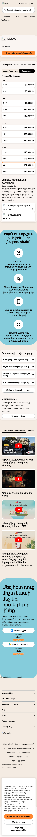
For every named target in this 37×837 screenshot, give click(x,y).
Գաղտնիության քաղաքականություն (18, 748)
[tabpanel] (18, 120)
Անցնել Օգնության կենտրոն (18, 390)
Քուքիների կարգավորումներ (18, 828)
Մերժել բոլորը (18, 822)
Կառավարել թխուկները (18, 756)
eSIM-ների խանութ (9, 16)
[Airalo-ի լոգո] (6, 3)
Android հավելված (20, 644)
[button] (32, 3)
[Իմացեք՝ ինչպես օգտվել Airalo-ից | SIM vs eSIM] (18, 509)
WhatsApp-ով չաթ (18, 416)
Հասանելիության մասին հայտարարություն (12, 766)
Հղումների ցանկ (18, 761)
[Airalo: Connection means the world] (18, 479)
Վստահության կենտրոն (24, 744)
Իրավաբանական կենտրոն (18, 752)
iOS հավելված (20, 630)
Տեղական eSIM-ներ (28, 16)
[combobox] (18, 10)
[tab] (7, 64)
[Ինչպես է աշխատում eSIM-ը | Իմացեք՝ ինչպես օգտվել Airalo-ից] (18, 446)
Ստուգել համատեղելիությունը (20, 53)
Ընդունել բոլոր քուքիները (18, 816)
